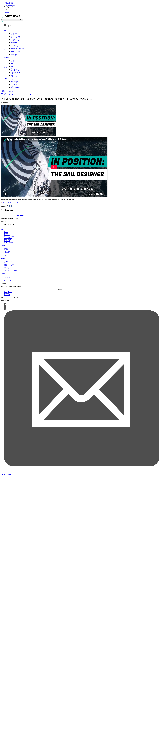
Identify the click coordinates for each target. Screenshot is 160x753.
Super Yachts (14, 42)
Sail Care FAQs (15, 77)
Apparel (13, 52)
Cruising (13, 58)
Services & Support (9, 68)
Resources (6, 57)
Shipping (6, 293)
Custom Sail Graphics (16, 46)
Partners (13, 80)
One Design (14, 34)
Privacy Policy (8, 292)
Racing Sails (14, 33)
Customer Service (15, 72)
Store (5, 49)
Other (12, 66)
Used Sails (13, 55)
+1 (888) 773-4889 (6, 474)
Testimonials (14, 83)
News (12, 65)
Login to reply (20, 215)
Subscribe (3, 221)
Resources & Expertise (10, 263)
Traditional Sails (15, 40)
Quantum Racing (15, 87)
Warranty (13, 75)
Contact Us (14, 69)
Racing (12, 60)
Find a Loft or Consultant (17, 71)
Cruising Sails (14, 31)
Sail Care (13, 63)
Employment (14, 86)
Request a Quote (15, 39)
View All (3, 227)
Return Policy (7, 295)
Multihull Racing (15, 37)
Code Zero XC (15, 45)
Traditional (7, 241)
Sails (5, 30)
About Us (6, 78)
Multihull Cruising (15, 36)
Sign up (60, 289)
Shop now (6, 12)
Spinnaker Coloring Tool (17, 48)
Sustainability (14, 81)
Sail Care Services (15, 74)
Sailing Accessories (16, 51)
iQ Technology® (15, 43)
